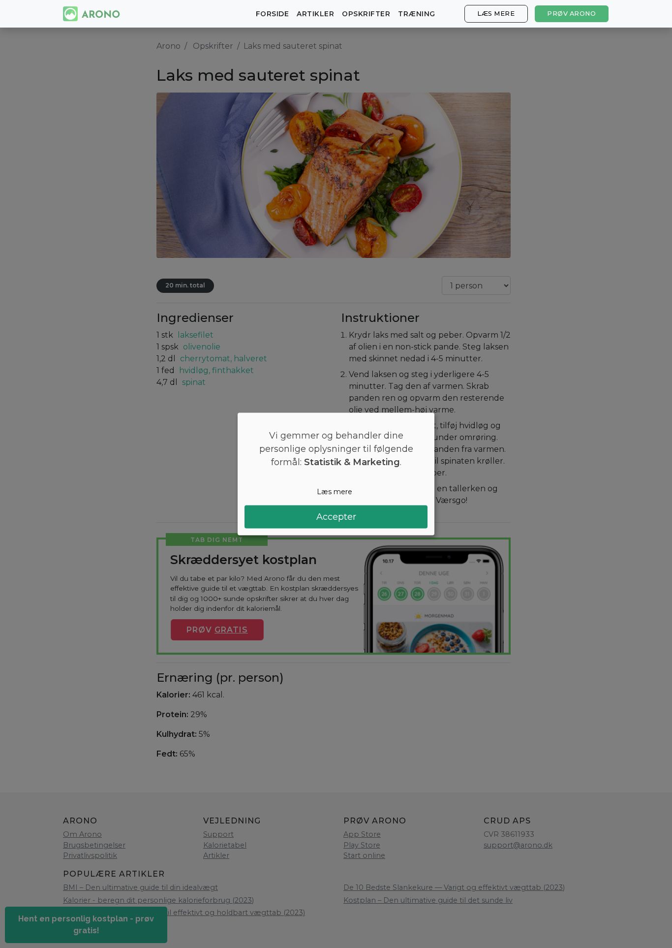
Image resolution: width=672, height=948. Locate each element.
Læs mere (496, 13)
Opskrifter (366, 14)
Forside (272, 14)
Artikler (315, 14)
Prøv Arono (571, 13)
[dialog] (336, 474)
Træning (416, 14)
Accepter (336, 516)
